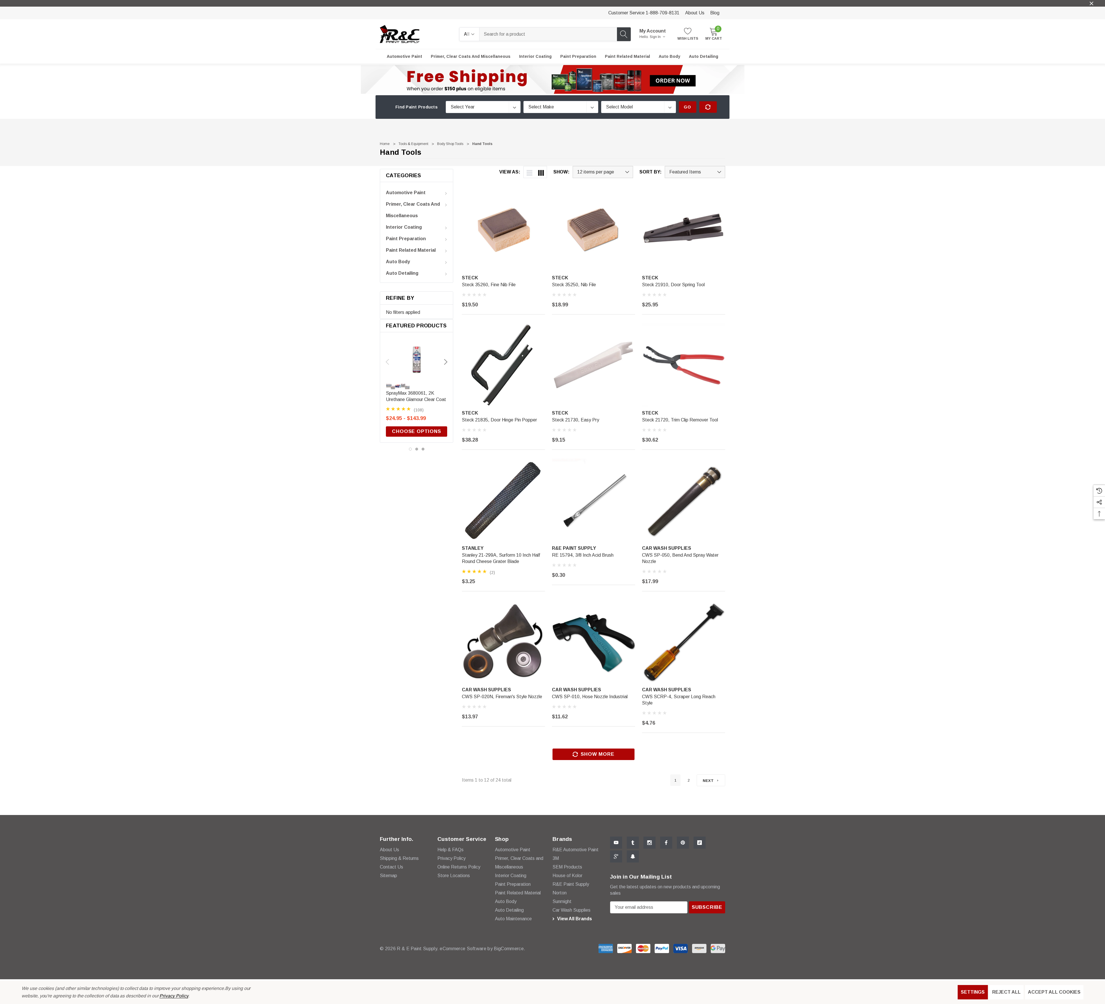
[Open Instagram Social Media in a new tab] (649, 843)
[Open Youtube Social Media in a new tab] (616, 843)
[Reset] (708, 107)
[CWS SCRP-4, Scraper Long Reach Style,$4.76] (683, 641)
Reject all (1006, 992)
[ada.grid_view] (541, 172)
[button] (552, 79)
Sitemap (388, 875)
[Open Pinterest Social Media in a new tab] (683, 843)
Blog (714, 12)
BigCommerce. (509, 948)
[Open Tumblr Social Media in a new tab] (633, 843)
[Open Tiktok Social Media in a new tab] (700, 843)
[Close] (1091, 3)
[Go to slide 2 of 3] (416, 449)
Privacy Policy (173, 995)
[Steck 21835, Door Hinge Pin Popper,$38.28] (503, 364)
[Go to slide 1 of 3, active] (410, 449)
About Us (694, 12)
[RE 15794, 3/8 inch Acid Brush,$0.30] (593, 500)
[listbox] (695, 172)
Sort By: (650, 172)
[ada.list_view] (529, 172)
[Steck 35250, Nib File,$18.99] (593, 229)
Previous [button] (387, 362)
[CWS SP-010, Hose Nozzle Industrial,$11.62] (593, 641)
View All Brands (574, 918)
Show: (561, 172)
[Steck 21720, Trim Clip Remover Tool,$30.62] (683, 364)
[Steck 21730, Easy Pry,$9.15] (593, 364)
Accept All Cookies (1054, 992)
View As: (509, 172)
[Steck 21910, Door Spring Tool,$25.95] (683, 229)
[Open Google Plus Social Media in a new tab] (616, 856)
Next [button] (445, 362)
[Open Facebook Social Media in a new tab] (666, 843)
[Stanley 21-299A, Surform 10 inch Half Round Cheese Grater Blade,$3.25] (503, 500)
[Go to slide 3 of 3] (423, 449)
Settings (973, 992)
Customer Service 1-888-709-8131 (643, 12)
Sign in (656, 37)
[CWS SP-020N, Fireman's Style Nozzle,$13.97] (503, 641)
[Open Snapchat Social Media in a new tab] (633, 856)
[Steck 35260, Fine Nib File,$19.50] (503, 229)
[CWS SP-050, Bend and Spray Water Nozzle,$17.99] (683, 500)
